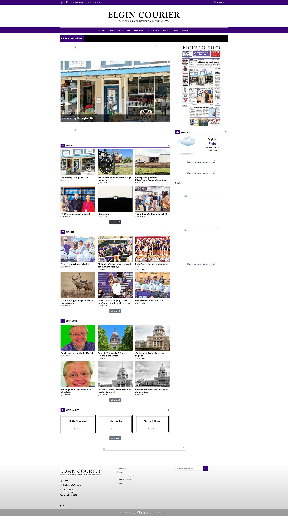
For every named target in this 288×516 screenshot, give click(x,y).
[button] (168, 410)
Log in (121, 483)
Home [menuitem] (101, 30)
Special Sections (125, 479)
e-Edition (122, 472)
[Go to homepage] (144, 16)
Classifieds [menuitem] (153, 30)
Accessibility (221, 2)
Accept (280, 512)
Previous (62, 91)
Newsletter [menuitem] (139, 30)
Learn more (269, 512)
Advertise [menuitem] (166, 30)
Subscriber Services (126, 476)
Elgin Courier (180, 183)
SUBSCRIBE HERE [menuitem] (181, 30)
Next (168, 91)
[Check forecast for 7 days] (186, 145)
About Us (122, 468)
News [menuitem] (110, 30)
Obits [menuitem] (128, 30)
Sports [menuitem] (120, 30)
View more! (115, 222)
